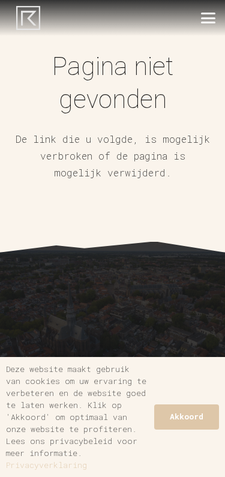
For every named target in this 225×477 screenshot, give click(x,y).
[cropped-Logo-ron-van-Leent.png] (28, 18)
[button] (208, 18)
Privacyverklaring (46, 465)
